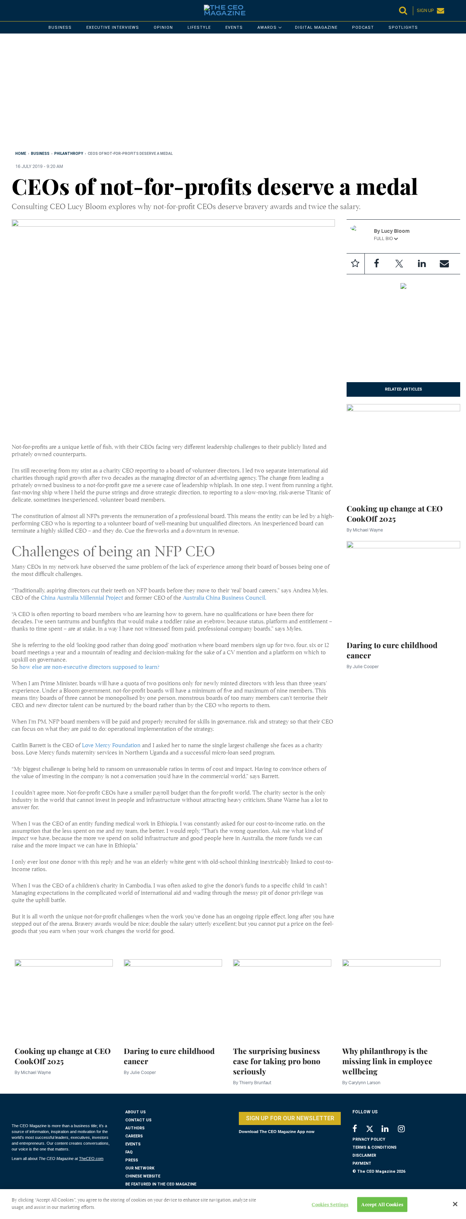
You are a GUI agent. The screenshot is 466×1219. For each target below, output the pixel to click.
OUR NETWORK (139, 1168)
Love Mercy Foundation (111, 745)
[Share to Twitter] (399, 263)
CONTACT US (138, 1120)
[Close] (455, 1204)
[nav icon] (15, 10)
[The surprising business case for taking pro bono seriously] (282, 998)
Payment (361, 1163)
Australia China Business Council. (224, 597)
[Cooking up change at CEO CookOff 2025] (403, 449)
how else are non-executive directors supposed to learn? (89, 667)
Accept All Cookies (382, 1205)
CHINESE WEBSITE (142, 1176)
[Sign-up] (444, 263)
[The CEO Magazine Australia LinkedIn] (390, 1129)
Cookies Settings (330, 1205)
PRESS (131, 1160)
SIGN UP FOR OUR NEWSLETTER (290, 1118)
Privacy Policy (368, 1139)
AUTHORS (135, 1128)
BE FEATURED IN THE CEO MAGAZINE (160, 1184)
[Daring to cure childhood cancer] (403, 585)
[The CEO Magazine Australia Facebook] (358, 1129)
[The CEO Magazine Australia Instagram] (406, 1129)
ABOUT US (135, 1112)
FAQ (129, 1152)
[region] (230, 93)
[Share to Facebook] (376, 263)
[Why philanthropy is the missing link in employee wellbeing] (391, 998)
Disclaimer (364, 1155)
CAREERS (134, 1136)
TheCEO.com (91, 1158)
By (365, 530)
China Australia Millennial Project (82, 597)
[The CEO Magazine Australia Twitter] (373, 1130)
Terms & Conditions (374, 1147)
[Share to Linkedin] (421, 263)
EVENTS (133, 1144)
